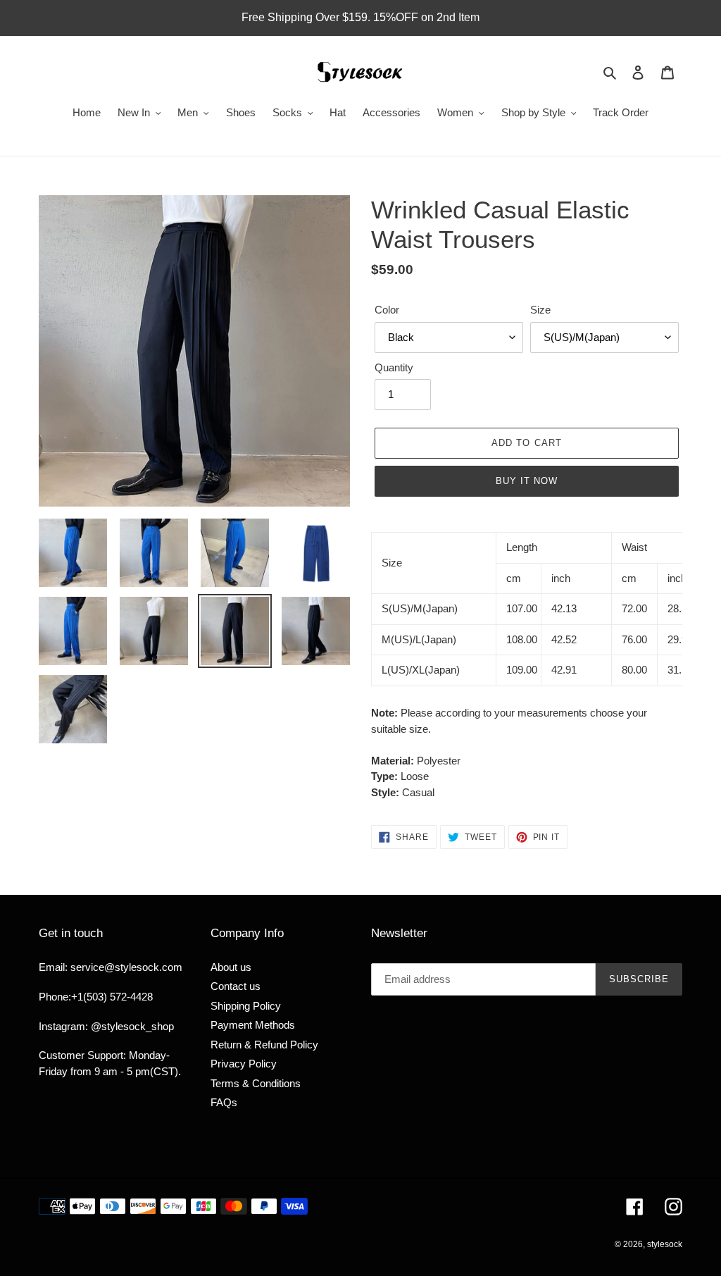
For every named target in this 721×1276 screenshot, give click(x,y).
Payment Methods (253, 1025)
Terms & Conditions (256, 1083)
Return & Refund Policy (264, 1045)
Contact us (236, 986)
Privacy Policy (244, 1064)
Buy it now (527, 481)
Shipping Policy (246, 1006)
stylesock (664, 1244)
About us (231, 967)
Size (540, 310)
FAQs (224, 1102)
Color (387, 310)
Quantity (394, 367)
